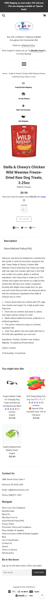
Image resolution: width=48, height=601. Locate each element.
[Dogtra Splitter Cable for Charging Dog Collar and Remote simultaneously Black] (12, 383)
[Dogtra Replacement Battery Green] (12, 434)
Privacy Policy (8, 524)
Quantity (24, 205)
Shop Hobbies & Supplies (13, 530)
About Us (6, 514)
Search (5, 546)
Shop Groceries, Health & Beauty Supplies (20, 533)
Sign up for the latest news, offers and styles (22, 565)
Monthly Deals (8, 511)
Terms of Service (9, 550)
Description (10, 240)
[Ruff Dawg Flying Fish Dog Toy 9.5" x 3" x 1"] (36, 383)
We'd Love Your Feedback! (13, 508)
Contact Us (7, 543)
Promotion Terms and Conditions (16, 527)
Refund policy (8, 553)
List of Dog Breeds (10, 540)
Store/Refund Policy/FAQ (18, 248)
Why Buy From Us (9, 517)
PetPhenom (30, 587)
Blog (4, 537)
